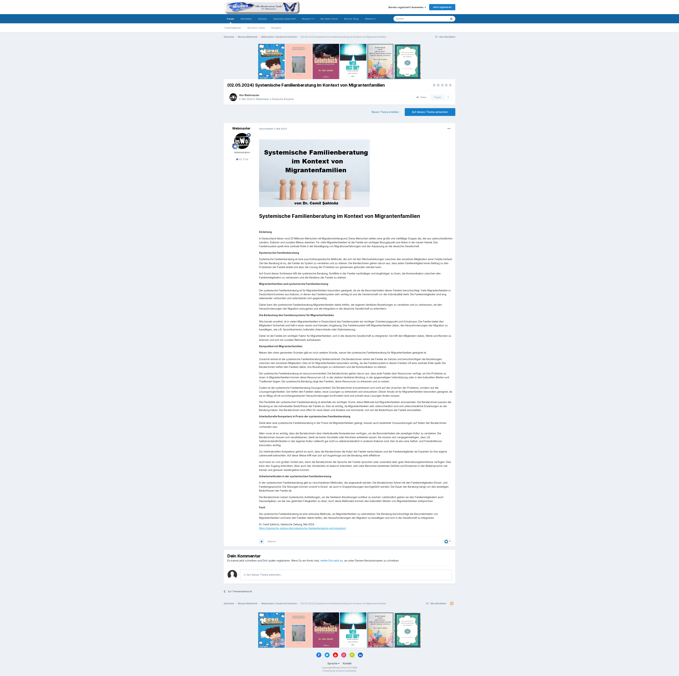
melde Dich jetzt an (331, 560)
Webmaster (251, 95)
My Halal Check (329, 18)
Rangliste (276, 27)
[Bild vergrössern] (314, 173)
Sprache (332, 663)
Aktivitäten (246, 18)
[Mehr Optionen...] (448, 129)
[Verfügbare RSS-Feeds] (451, 603)
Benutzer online (256, 27)
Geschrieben (273, 128)
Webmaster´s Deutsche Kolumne (275, 99)
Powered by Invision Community (339, 670)
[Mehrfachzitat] (261, 541)
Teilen (422, 97)
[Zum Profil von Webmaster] (233, 97)
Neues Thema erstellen (385, 111)
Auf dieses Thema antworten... (264, 574)
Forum (230, 18)
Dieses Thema (435, 18)
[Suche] (451, 19)
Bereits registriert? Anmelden (406, 7)
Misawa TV (308, 18)
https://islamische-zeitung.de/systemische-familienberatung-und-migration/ (302, 528)
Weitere (369, 18)
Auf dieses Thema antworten (430, 111)
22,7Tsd (243, 159)
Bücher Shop (351, 18)
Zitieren (271, 541)
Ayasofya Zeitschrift (284, 18)
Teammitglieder (232, 27)
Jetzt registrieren (442, 7)
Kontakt (347, 663)
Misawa (262, 18)
